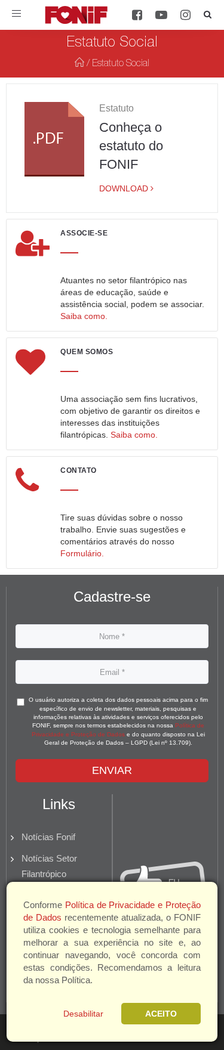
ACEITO (161, 1013)
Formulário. (82, 553)
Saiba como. (84, 316)
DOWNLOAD (125, 188)
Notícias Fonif (48, 837)
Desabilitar (83, 1013)
